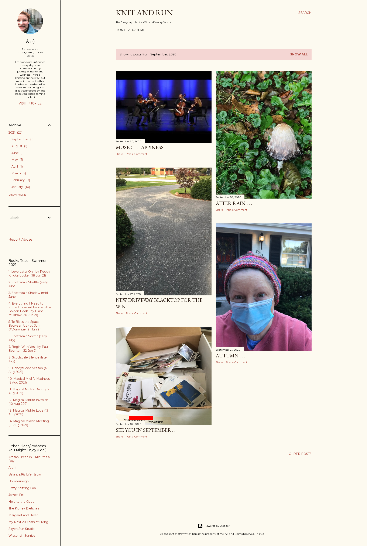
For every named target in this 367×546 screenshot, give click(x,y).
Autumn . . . (230, 355)
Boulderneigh (18, 481)
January (20, 187)
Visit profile (30, 103)
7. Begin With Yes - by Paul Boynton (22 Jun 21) (28, 349)
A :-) (30, 41)
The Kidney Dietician (23, 508)
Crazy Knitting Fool (22, 488)
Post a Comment (136, 153)
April (16, 166)
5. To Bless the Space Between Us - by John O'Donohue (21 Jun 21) (24, 325)
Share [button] (119, 153)
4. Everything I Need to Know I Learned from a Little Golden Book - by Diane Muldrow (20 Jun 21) (29, 309)
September (21, 139)
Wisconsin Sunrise (21, 536)
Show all (299, 54)
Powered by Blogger (217, 525)
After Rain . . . (234, 203)
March (18, 173)
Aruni (12, 468)
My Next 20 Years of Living (28, 522)
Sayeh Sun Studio (21, 529)
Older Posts (300, 454)
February (20, 180)
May (16, 160)
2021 (15, 132)
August (18, 146)
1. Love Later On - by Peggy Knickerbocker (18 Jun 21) (29, 273)
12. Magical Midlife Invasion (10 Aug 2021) (28, 402)
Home (121, 30)
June (17, 153)
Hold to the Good (21, 502)
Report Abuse (20, 239)
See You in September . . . (147, 430)
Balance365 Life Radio (24, 474)
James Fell (16, 495)
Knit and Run (144, 13)
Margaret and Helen (23, 515)
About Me (136, 30)
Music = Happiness (140, 147)
